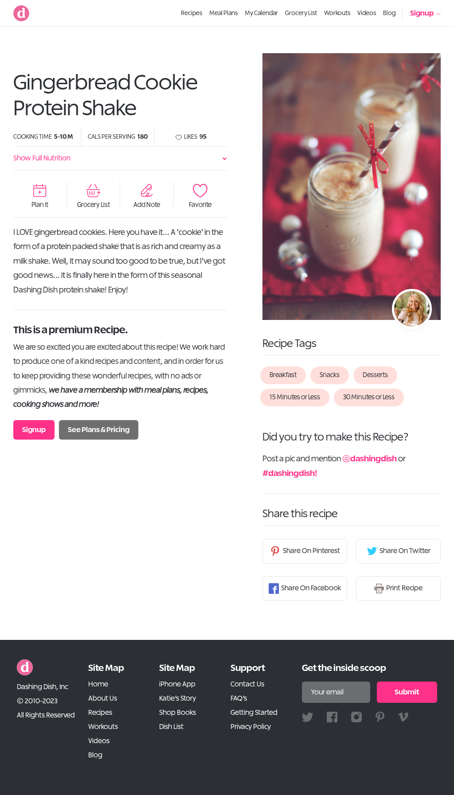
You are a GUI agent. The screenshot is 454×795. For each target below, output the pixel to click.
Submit (407, 692)
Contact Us (247, 684)
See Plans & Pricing (98, 429)
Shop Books (177, 712)
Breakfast (283, 375)
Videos (99, 740)
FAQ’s (239, 698)
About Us (102, 698)
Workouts (103, 726)
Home (98, 684)
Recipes (100, 712)
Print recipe (404, 588)
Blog (95, 755)
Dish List (171, 726)
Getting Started (254, 712)
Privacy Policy (251, 726)
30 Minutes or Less (369, 397)
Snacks (330, 375)
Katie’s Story (177, 698)
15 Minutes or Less (295, 397)
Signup (422, 13)
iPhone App (177, 684)
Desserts (375, 375)
